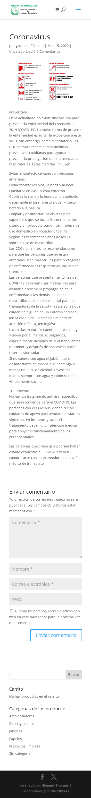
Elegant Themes (55, 785)
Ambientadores (21, 716)
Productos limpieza (24, 746)
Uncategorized (21, 51)
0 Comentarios (48, 51)
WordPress (60, 791)
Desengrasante (21, 723)
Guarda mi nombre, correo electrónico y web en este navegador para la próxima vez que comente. (44, 617)
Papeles (15, 738)
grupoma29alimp (30, 45)
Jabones (15, 731)
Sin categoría (19, 753)
